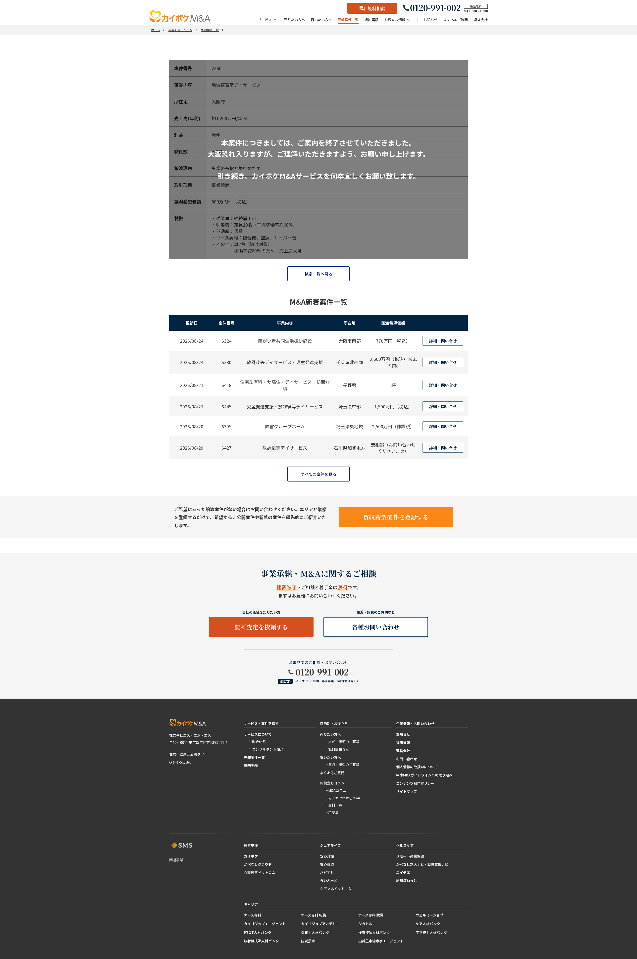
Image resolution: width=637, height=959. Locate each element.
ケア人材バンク (428, 923)
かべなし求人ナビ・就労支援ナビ (422, 864)
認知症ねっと (406, 880)
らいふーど (328, 880)
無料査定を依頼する (261, 627)
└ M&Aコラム (335, 790)
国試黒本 (308, 940)
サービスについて (258, 734)
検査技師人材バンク (374, 932)
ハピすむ (327, 872)
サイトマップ (406, 791)
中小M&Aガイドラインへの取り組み (424, 774)
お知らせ (403, 734)
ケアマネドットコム (335, 888)
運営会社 (403, 750)
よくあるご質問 (332, 772)
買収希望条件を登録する (396, 517)
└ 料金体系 (257, 741)
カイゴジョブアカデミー (320, 923)
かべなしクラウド (258, 864)
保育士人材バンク (315, 932)
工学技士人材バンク (431, 932)
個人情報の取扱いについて (417, 766)
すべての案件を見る (318, 474)
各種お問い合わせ (376, 627)
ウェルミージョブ (429, 914)
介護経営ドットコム (259, 872)
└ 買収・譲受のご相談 (342, 764)
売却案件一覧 (254, 757)
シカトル (365, 923)
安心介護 (327, 856)
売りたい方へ (330, 734)
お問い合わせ (406, 758)
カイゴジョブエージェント (265, 923)
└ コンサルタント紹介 (265, 749)
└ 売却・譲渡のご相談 (342, 741)
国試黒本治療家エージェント (381, 940)
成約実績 (251, 765)
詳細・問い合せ (443, 341)
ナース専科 (252, 914)
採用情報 (403, 742)
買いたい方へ (330, 757)
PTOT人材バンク (257, 932)
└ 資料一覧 (333, 805)
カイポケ (251, 856)
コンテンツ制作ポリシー (415, 783)
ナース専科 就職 (370, 914)
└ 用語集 (331, 812)
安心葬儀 (327, 864)
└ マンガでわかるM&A (342, 797)
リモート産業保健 (410, 856)
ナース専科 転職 (313, 914)
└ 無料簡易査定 (336, 749)
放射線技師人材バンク (261, 940)
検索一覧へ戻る (318, 274)
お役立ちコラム (332, 782)
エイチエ (403, 872)
